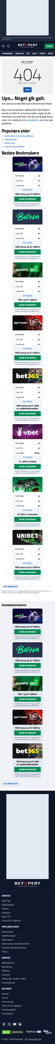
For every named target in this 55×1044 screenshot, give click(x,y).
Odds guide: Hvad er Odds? (14, 978)
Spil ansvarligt (9, 38)
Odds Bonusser (9, 935)
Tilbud (4, 951)
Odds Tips (6, 900)
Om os (4, 997)
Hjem (27, 89)
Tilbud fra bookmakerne (14, 146)
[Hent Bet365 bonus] (27, 375)
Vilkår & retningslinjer (12, 1005)
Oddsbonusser (11, 139)
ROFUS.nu (27, 38)
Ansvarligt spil (8, 982)
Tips (28, 53)
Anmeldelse (27, 189)
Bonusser (20, 53)
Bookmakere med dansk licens (15, 943)
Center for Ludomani (11, 920)
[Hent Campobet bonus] (27, 269)
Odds (34, 53)
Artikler (5, 908)
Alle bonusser (10, 586)
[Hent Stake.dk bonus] (27, 484)
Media (50, 53)
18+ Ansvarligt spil (32, 1039)
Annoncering (7, 1001)
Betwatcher (7, 966)
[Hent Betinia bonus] (27, 216)
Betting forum (8, 962)
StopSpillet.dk (7, 39)
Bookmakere (7, 53)
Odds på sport (8, 904)
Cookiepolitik (7, 1013)
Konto (49, 46)
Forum (42, 53)
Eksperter (6, 912)
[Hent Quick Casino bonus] (27, 164)
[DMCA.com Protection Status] (13, 1032)
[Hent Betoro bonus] (27, 322)
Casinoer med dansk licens (14, 947)
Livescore (6, 974)
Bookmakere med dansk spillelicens (19, 136)
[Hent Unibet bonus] (27, 537)
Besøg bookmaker (27, 199)
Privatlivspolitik (9, 1009)
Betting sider (10, 143)
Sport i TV (6, 916)
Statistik (5, 970)
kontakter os (33, 120)
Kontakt (5, 993)
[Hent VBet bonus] (27, 431)
